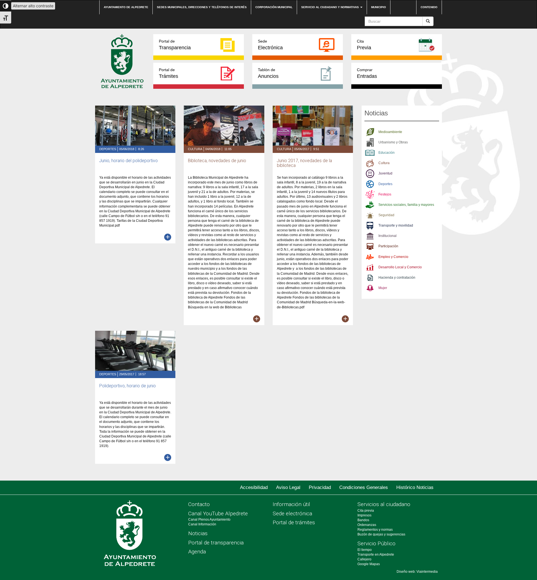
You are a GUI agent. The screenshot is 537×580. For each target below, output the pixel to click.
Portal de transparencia (216, 542)
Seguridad (386, 215)
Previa (364, 44)
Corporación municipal (274, 7)
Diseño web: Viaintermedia (417, 572)
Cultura (195, 149)
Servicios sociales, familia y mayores (406, 205)
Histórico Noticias (415, 487)
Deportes (107, 149)
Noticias (198, 533)
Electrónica (270, 44)
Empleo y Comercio (393, 257)
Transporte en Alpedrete (375, 554)
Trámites (168, 73)
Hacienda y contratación (396, 277)
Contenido (429, 7)
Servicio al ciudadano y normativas (330, 7)
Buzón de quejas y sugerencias (381, 534)
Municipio (378, 7)
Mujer (382, 288)
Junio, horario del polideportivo (128, 160)
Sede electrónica (292, 513)
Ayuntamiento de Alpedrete (126, 7)
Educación (386, 153)
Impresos (364, 515)
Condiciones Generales (363, 487)
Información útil (291, 504)
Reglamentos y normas (375, 530)
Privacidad (320, 487)
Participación (388, 246)
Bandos (363, 520)
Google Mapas (368, 564)
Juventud (385, 173)
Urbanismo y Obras (393, 142)
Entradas (367, 73)
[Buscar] (428, 21)
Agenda (197, 551)
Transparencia (175, 44)
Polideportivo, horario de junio (127, 385)
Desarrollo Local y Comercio (400, 267)
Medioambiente (390, 132)
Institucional (387, 236)
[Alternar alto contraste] (5, 6)
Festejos (384, 194)
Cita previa (365, 511)
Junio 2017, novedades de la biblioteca (304, 163)
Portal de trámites (294, 522)
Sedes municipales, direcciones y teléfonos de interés (202, 7)
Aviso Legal (288, 487)
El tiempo (364, 550)
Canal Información (202, 524)
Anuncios (268, 73)
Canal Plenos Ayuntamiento (209, 519)
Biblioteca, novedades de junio (217, 160)
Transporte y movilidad (395, 225)
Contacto (199, 504)
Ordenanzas (366, 525)
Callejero (364, 559)
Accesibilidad (254, 487)
